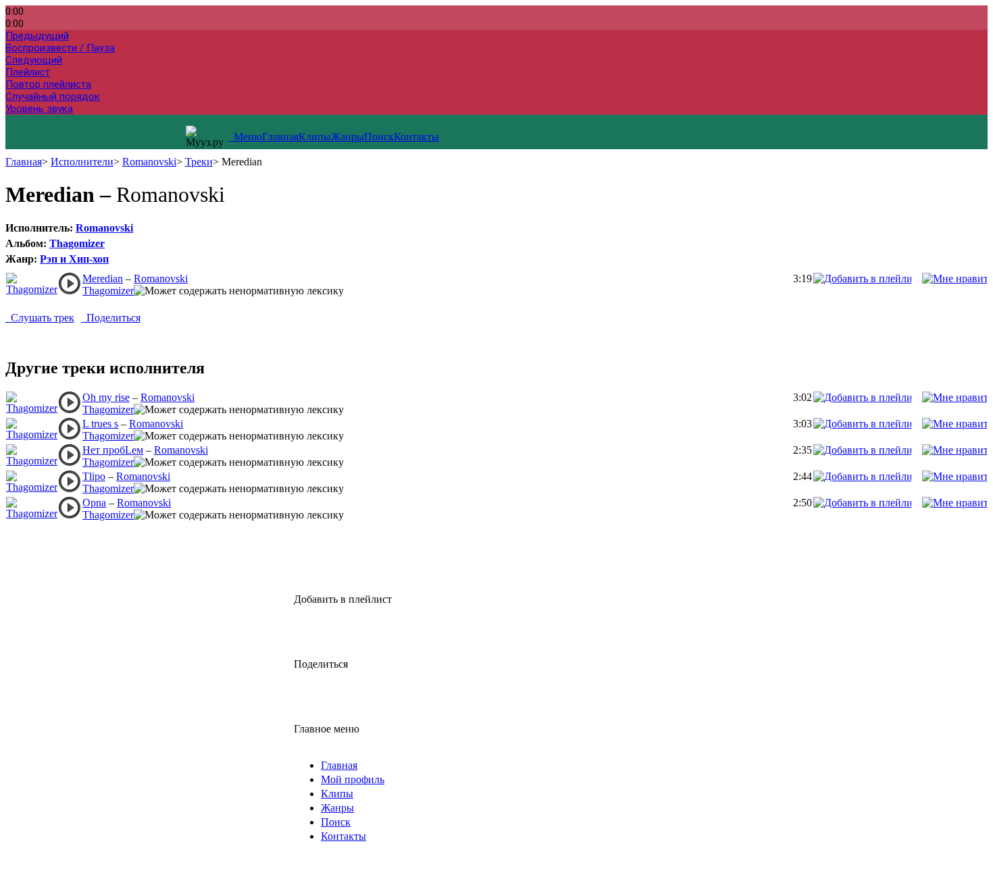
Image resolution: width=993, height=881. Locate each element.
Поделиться (111, 317)
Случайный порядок (52, 96)
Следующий (33, 60)
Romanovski (149, 161)
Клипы (315, 136)
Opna (94, 502)
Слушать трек (39, 317)
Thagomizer (77, 243)
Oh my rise (106, 397)
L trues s (100, 423)
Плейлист (27, 72)
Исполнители (82, 161)
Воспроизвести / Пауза (60, 48)
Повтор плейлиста (48, 84)
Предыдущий (37, 36)
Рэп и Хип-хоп (74, 259)
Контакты (416, 136)
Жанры (347, 136)
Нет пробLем (112, 450)
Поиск (379, 136)
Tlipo (93, 476)
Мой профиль (352, 779)
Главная (280, 136)
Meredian (102, 278)
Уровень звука (39, 109)
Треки (199, 161)
